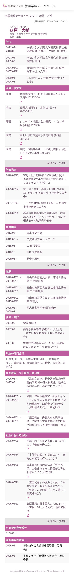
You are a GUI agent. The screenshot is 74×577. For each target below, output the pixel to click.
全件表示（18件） (57, 163)
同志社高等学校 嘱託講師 (41, 307)
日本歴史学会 (34, 232)
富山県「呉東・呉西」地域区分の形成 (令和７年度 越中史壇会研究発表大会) (45, 193)
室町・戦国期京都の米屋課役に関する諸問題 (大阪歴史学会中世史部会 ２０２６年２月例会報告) (45, 179)
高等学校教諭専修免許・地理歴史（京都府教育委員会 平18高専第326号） (43, 333)
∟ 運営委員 (33, 245)
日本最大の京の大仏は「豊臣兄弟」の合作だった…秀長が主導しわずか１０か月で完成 (46, 468)
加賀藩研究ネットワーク (41, 239)
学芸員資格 (29, 322)
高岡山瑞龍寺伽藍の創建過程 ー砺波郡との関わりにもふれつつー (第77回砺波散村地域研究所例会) (44, 217)
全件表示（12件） (57, 265)
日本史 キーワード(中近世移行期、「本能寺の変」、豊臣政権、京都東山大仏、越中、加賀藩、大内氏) (35, 363)
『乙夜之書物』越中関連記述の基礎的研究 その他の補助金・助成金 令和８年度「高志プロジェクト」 (46, 382)
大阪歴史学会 (34, 252)
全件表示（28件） (57, 521)
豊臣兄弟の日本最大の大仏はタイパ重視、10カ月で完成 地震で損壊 (46, 507)
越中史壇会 (33, 258)
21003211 (11, 533)
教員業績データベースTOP (20, 15)
